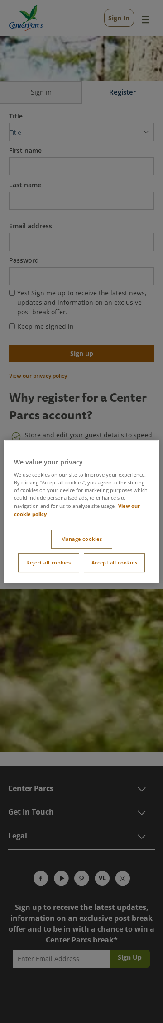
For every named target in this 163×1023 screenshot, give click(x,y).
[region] (81, 511)
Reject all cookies (48, 562)
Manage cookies (81, 538)
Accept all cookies (114, 562)
